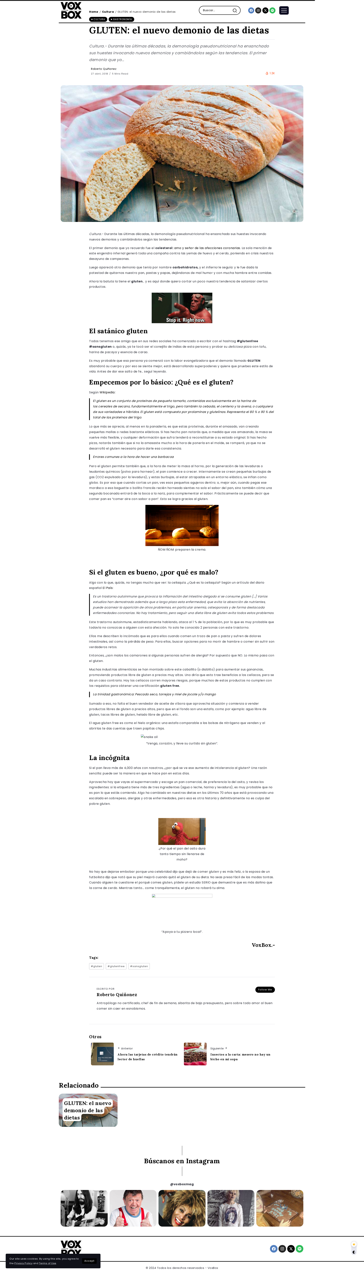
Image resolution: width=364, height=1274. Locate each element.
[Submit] (236, 10)
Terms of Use (47, 1263)
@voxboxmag (182, 1184)
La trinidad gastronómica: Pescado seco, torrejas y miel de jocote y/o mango (154, 694)
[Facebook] (251, 10)
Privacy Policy (23, 1263)
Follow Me (265, 989)
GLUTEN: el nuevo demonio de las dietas (87, 1110)
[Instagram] (258, 10)
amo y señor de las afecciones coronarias (207, 248)
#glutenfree (116, 966)
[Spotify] (272, 10)
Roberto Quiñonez (103, 69)
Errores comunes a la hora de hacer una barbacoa (133, 457)
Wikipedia (107, 392)
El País (108, 588)
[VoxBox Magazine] (71, 10)
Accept (89, 1261)
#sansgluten (139, 966)
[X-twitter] (265, 10)
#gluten (96, 966)
